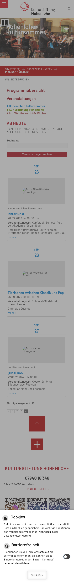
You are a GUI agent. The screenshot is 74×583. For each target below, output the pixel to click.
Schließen (37, 575)
